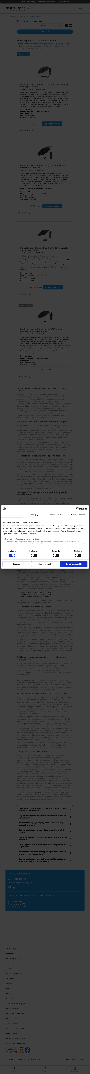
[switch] (34, 555)
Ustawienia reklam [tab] (56, 515)
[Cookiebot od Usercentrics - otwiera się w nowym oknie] (77, 508)
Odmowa (16, 564)
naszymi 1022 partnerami (19, 526)
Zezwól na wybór (45, 564)
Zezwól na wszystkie (74, 564)
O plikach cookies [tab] (78, 515)
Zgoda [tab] (11, 515)
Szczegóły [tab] (34, 515)
